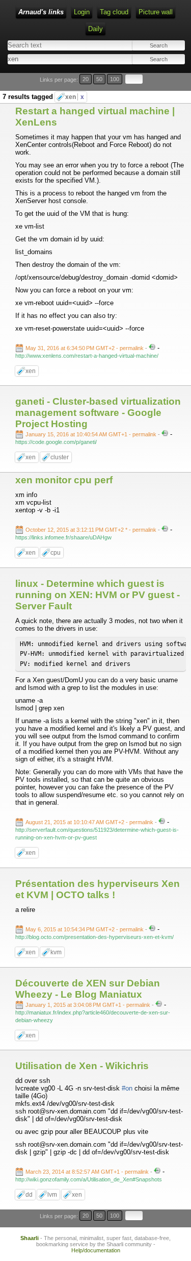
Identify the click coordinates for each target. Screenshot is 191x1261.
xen (74, 97)
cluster (59, 457)
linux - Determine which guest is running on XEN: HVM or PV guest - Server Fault (97, 594)
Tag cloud (114, 12)
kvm (56, 952)
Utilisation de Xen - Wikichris (82, 1065)
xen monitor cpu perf (64, 480)
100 (114, 79)
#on (127, 1088)
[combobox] (51, 59)
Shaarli (29, 1238)
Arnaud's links (41, 12)
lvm (52, 1194)
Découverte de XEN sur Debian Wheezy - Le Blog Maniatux (87, 989)
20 (86, 79)
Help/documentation (95, 1250)
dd (29, 1194)
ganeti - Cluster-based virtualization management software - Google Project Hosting (98, 412)
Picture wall (156, 12)
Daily (95, 29)
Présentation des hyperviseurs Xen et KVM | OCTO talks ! (97, 889)
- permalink (85, 348)
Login (82, 12)
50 (99, 79)
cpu (55, 552)
